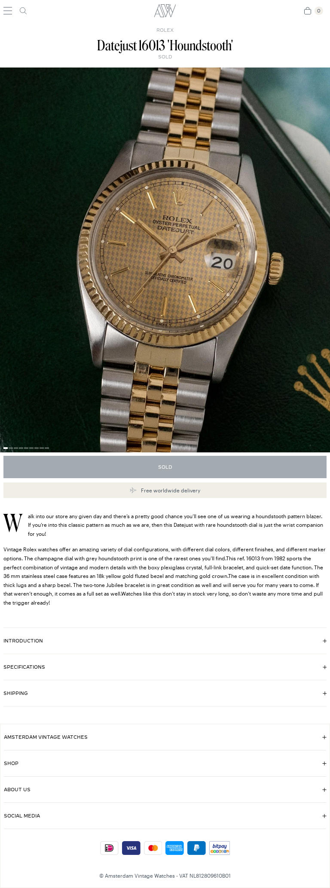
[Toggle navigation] (7, 10)
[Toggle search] (23, 10)
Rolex (165, 30)
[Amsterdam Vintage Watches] (165, 10)
